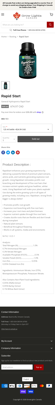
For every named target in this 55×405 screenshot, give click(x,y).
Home (4, 36)
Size (4, 127)
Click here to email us (9, 329)
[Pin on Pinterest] (18, 152)
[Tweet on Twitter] (8, 152)
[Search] (50, 25)
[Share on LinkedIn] (13, 152)
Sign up (39, 367)
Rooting (12, 36)
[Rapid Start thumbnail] (5, 85)
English (26, 379)
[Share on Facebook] (3, 152)
